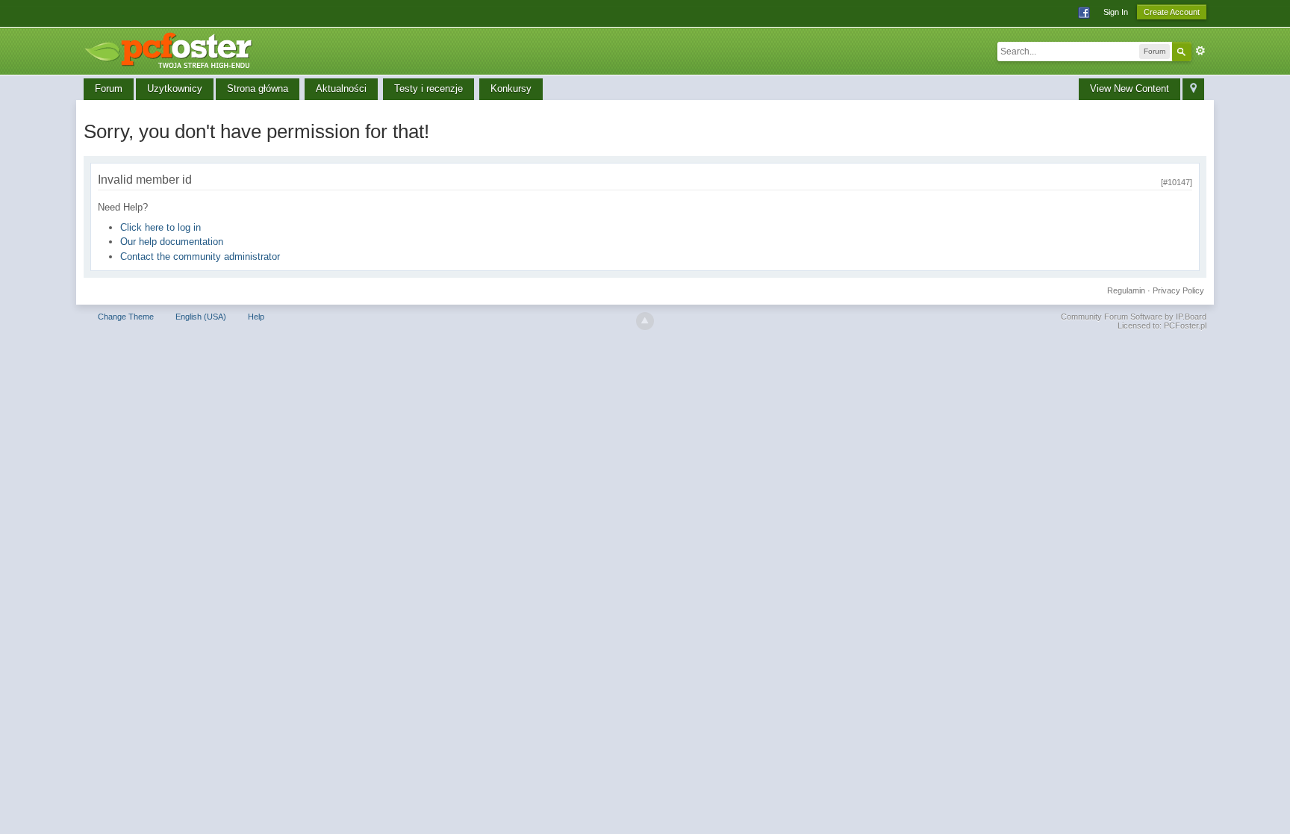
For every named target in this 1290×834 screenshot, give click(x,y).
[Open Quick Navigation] (1193, 89)
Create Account (1172, 11)
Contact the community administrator (200, 256)
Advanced (1200, 51)
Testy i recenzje (428, 88)
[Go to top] (645, 321)
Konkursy (511, 88)
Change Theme (126, 316)
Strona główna (257, 88)
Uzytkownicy (174, 88)
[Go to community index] (173, 48)
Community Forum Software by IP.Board (1133, 316)
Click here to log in (160, 227)
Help (256, 316)
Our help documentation (171, 241)
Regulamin (1126, 290)
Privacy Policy (1178, 290)
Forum (108, 88)
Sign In (1115, 11)
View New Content (1129, 88)
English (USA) (200, 316)
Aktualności (341, 88)
